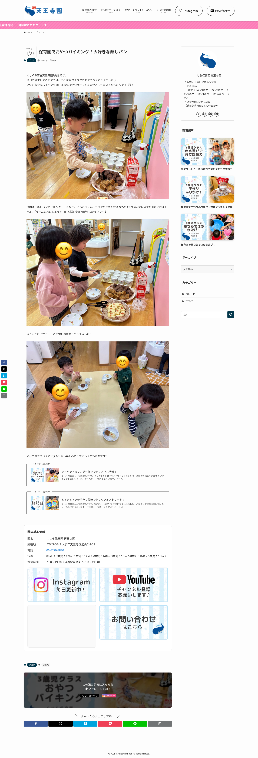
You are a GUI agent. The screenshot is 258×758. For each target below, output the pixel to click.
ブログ (31, 60)
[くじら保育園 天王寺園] (43, 11)
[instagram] (204, 114)
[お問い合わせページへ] (133, 622)
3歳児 (46, 664)
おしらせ (190, 294)
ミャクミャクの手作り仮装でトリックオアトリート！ (93, 499)
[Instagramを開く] (61, 585)
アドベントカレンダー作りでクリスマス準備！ (89, 471)
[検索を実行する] (230, 314)
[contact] (216, 114)
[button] (36, 724)
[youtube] (210, 114)
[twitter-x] (198, 114)
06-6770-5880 (55, 550)
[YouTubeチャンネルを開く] (133, 585)
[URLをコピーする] (160, 724)
